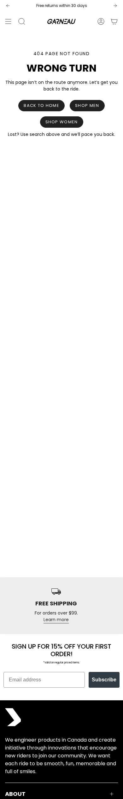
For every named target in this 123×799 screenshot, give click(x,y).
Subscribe (104, 679)
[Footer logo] (13, 717)
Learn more (56, 619)
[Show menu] (8, 21)
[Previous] (8, 6)
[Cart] (114, 21)
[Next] (115, 6)
